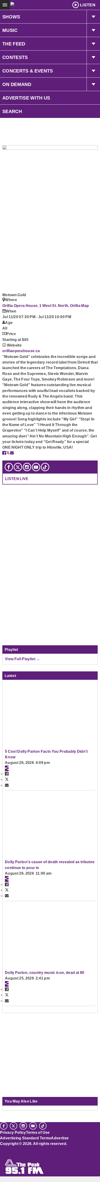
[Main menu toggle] (5, 5)
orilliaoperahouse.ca (21, 351)
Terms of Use (38, 1132)
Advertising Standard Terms (25, 1138)
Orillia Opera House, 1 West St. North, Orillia (41, 305)
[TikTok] (45, 467)
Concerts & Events (27, 70)
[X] (18, 467)
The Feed (13, 43)
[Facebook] (9, 467)
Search (12, 111)
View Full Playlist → (22, 659)
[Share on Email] (12, 453)
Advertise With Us (26, 97)
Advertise (60, 1138)
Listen (87, 5)
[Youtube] (36, 467)
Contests (15, 57)
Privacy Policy (13, 1132)
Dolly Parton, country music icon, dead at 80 (44, 972)
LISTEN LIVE (17, 479)
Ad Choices (11, 1155)
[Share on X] (8, 453)
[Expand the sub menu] (93, 17)
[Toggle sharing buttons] (7, 768)
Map (85, 305)
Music (10, 30)
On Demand (16, 84)
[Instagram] (27, 467)
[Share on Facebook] (4, 453)
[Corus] (0, 1150)
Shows (11, 16)
